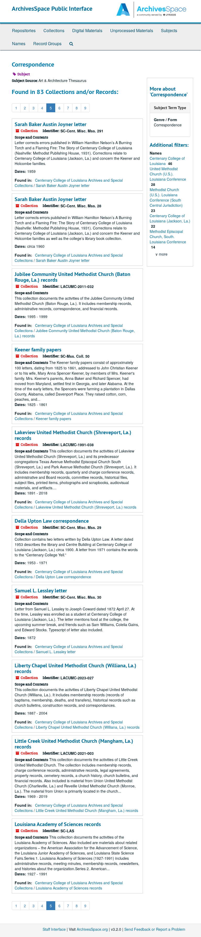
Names (18, 43)
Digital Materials (87, 30)
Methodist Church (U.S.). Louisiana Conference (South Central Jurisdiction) (166, 197)
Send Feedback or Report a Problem (154, 929)
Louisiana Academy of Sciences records (58, 824)
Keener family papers (38, 349)
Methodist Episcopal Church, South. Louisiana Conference (168, 236)
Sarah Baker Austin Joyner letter (50, 124)
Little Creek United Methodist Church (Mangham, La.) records (74, 744)
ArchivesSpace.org (92, 929)
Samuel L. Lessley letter (41, 590)
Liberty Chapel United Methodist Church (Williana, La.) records (75, 668)
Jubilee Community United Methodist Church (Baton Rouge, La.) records (72, 277)
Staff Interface (54, 929)
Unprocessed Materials (131, 30)
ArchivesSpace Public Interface (52, 8)
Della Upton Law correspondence (52, 520)
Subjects (169, 30)
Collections (53, 30)
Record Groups (47, 43)
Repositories (24, 30)
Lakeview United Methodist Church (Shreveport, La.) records (73, 435)
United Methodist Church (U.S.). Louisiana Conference (168, 174)
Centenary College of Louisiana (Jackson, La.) (170, 218)
